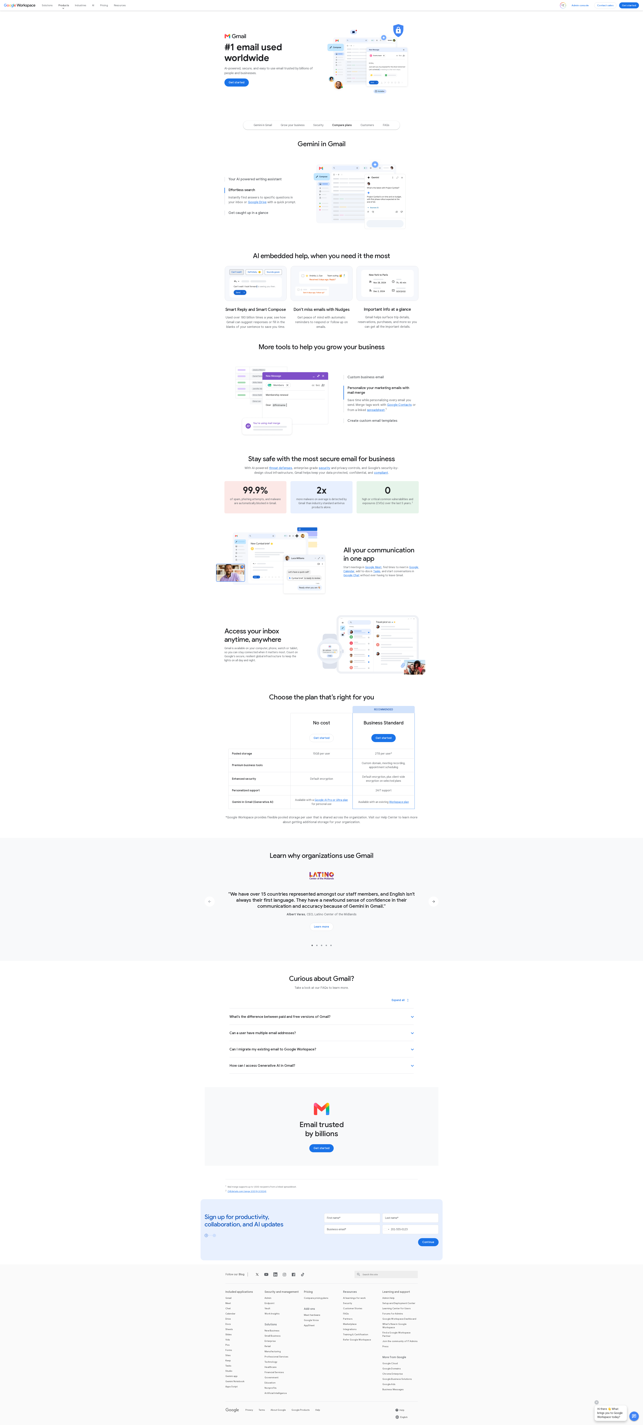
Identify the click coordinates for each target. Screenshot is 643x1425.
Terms (262, 1410)
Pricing (104, 5)
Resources (120, 5)
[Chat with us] (634, 1416)
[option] (263, 125)
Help (317, 1410)
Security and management (282, 1292)
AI (93, 5)
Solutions (47, 5)
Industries (80, 5)
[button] (634, 1416)
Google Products (300, 1410)
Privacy (249, 1410)
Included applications (239, 1292)
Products (64, 5)
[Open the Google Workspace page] (20, 5)
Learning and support (396, 1292)
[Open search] (563, 5)
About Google (278, 1410)
